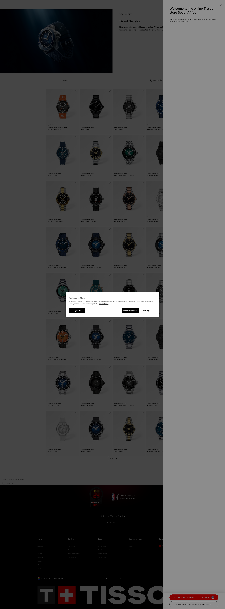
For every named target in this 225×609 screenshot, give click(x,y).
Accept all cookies (130, 310)
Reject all (77, 310)
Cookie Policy (103, 304)
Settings (146, 310)
